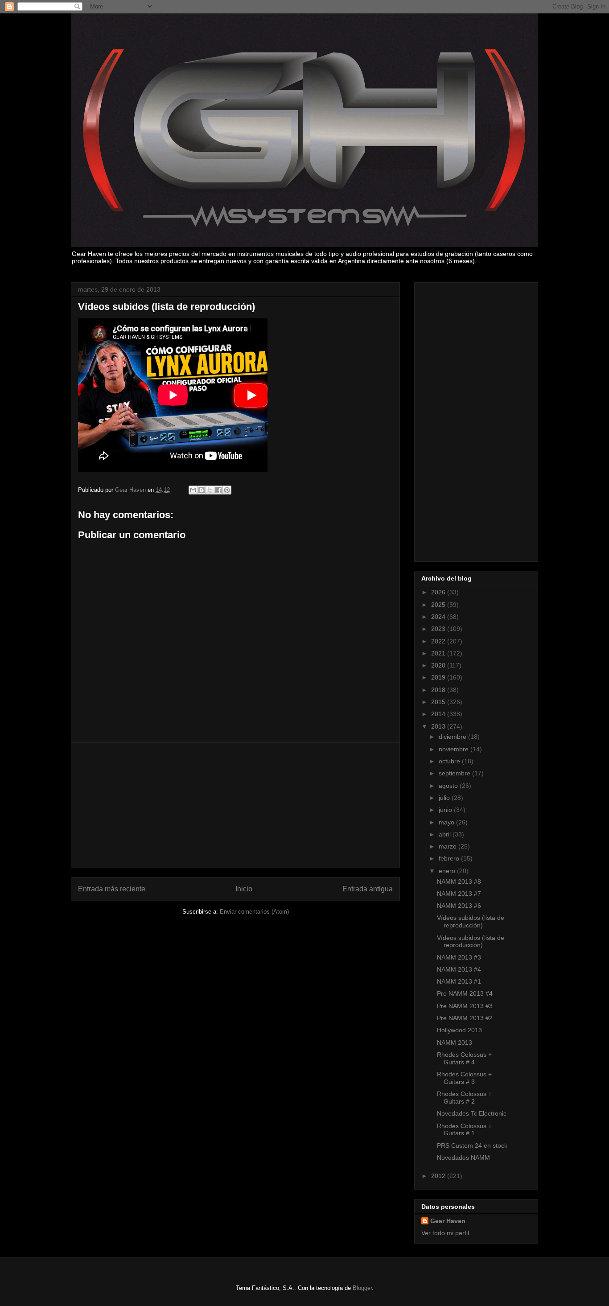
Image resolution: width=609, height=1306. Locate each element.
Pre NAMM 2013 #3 (465, 1005)
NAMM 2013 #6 (459, 905)
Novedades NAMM (463, 1157)
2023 (439, 628)
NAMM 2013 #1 (459, 981)
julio (445, 797)
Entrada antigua (367, 889)
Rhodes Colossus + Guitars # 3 (464, 1078)
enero (448, 870)
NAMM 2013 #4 (459, 969)
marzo (448, 846)
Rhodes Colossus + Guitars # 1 (464, 1129)
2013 (439, 726)
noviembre (454, 749)
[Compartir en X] (210, 490)
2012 (439, 1175)
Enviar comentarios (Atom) (254, 911)
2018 (439, 689)
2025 (439, 604)
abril (446, 834)
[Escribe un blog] (201, 490)
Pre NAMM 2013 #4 (465, 993)
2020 (439, 665)
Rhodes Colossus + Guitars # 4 (464, 1058)
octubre (450, 761)
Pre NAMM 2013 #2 (465, 1018)
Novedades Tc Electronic (471, 1113)
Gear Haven (447, 1220)
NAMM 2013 (454, 1042)
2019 (439, 677)
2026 (439, 592)
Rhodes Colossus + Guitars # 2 (464, 1097)
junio (446, 809)
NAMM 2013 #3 (459, 957)
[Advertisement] (235, 805)
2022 (439, 641)
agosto (449, 785)
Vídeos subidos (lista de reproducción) (470, 921)
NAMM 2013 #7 (459, 893)
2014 (439, 713)
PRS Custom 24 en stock (472, 1145)
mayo (447, 822)
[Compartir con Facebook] (218, 490)
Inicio (243, 889)
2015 (439, 701)
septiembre (455, 773)
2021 (439, 653)
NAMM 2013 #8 (459, 881)
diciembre (453, 736)
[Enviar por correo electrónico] (193, 490)
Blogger (362, 1288)
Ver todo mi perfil (445, 1232)
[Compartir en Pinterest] (226, 490)
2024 (439, 616)
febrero (450, 858)
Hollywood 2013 (459, 1030)
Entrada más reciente (111, 889)
